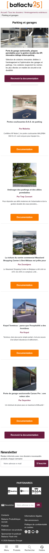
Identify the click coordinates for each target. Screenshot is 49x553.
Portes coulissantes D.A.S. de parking (24, 122)
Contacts (5, 515)
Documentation (25, 149)
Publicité (5, 526)
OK (38, 505)
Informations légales (33, 516)
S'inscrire (41, 463)
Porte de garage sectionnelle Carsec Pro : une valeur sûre (24, 394)
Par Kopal (24, 332)
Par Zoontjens (24, 264)
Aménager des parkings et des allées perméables (24, 191)
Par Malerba (24, 129)
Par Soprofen (25, 400)
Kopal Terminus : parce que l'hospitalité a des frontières (24, 326)
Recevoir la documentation (24, 78)
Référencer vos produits (11, 530)
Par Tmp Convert (24, 196)
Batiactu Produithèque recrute (10, 520)
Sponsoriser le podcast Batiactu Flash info (11, 535)
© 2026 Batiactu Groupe (11, 540)
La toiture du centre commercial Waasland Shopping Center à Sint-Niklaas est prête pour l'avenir (24, 259)
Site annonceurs (31, 520)
